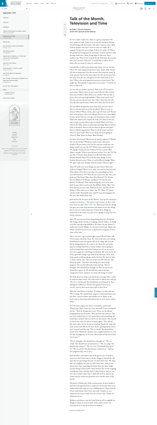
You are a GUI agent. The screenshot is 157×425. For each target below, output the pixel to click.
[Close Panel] (26, 8)
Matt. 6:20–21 (90, 205)
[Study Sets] (141, 9)
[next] (154, 214)
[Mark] (65, 28)
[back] (2, 8)
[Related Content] (149, 9)
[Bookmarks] (145, 9)
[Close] (65, 24)
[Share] (65, 34)
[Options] (153, 9)
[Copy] (65, 31)
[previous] (31, 214)
